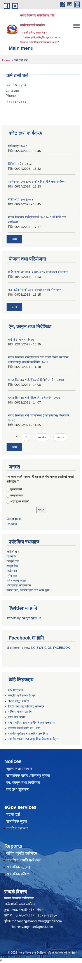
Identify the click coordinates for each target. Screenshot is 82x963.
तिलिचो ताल (13, 551)
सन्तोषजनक (16, 495)
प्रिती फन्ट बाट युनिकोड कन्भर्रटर (26, 706)
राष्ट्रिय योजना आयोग (19, 711)
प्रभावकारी (16, 489)
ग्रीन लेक (12, 575)
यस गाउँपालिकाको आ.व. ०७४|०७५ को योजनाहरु (34, 289)
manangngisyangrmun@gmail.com (37, 921)
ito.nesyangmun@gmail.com (32, 927)
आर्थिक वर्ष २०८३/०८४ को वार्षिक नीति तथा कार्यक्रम (37, 181)
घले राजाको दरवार (16, 580)
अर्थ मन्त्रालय (15, 690)
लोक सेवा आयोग (16, 717)
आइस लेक (12, 566)
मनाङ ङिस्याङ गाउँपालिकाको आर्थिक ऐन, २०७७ (34, 397)
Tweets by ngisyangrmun (24, 618)
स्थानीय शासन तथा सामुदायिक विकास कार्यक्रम (33, 739)
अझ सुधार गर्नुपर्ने (19, 501)
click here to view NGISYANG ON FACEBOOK (38, 647)
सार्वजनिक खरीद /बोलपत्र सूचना (28, 776)
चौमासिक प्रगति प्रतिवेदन (23, 860)
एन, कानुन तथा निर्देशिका (23, 783)
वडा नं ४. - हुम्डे (16, 85)
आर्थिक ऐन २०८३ (17, 146)
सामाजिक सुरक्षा (16, 821)
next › (42, 437)
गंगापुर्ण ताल (13, 561)
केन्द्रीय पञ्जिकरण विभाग (21, 695)
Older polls (14, 518)
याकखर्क (11, 556)
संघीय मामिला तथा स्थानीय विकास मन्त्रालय (31, 722)
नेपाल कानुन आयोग (18, 701)
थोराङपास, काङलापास (19, 585)
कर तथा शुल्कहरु (17, 789)
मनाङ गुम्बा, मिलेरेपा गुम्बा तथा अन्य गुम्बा (28, 590)
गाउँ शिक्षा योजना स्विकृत (21, 339)
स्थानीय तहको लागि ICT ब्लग (24, 728)
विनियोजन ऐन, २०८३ (20, 164)
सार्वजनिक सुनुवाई (18, 867)
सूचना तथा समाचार (19, 769)
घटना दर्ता (13, 814)
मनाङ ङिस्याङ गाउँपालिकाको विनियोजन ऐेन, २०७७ (36, 380)
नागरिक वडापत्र (17, 828)
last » (60, 437)
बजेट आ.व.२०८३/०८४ (20, 199)
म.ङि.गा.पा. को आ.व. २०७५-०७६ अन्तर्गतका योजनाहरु (38, 272)
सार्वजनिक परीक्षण (18, 874)
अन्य (14, 239)
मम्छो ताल (12, 571)
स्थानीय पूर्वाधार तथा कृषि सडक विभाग (28, 733)
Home (6, 60)
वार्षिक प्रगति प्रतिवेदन (21, 853)
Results (12, 523)
